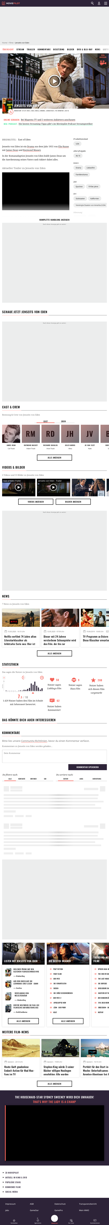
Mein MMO (84, 1210)
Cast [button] (45, 421)
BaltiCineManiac (21, 1012)
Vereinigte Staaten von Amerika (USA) (91, 205)
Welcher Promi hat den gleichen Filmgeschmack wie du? (26, 971)
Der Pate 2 (57, 998)
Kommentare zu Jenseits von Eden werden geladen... (27, 746)
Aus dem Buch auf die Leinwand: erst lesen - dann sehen (25, 983)
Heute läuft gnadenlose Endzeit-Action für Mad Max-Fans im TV (19, 1070)
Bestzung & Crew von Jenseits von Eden (21, 414)
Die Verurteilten (60, 983)
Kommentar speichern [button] (87, 767)
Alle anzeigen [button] (54, 457)
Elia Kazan (63, 146)
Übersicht (8, 49)
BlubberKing (20, 976)
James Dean (12, 150)
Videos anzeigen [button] (36, 501)
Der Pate (56, 978)
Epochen (79, 186)
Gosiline (19, 988)
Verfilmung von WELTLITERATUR (22, 994)
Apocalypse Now (60, 1002)
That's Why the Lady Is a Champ (54, 1102)
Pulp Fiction (58, 969)
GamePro (58, 1210)
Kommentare (44, 49)
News (97, 49)
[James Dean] (11, 434)
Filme (11, 42)
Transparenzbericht (88, 1204)
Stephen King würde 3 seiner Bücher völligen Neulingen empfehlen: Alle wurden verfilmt (59, 1070)
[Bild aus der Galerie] (88, 488)
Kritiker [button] (33, 779)
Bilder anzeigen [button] (73, 501)
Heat (55, 1012)
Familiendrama (82, 174)
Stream (20, 49)
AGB (32, 1204)
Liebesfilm (91, 168)
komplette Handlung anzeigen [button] (54, 219)
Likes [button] (81, 779)
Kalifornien (94, 198)
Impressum (10, 1204)
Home (4, 42)
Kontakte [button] (21, 779)
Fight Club (57, 974)
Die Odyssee (102, 983)
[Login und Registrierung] (99, 3)
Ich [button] (45, 779)
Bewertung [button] (97, 779)
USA (77, 144)
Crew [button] (63, 421)
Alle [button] (10, 779)
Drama (78, 168)
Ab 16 (78, 156)
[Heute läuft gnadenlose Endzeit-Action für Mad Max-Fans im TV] (21, 1048)
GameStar (34, 1210)
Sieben (55, 988)
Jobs (7, 1210)
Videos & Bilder (13, 467)
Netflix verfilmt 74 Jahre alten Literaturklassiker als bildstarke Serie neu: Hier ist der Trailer (20, 640)
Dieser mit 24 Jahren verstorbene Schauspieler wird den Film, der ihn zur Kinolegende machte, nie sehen (60, 640)
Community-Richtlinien (34, 740)
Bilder (70, 49)
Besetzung (58, 49)
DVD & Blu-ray (85, 49)
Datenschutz (60, 1204)
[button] (14, 1221)
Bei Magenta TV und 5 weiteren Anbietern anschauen (48, 119)
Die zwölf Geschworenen (63, 993)
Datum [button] (65, 779)
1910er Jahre (93, 186)
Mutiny (100, 1012)
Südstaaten (80, 198)
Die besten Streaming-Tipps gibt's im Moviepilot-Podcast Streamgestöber (56, 123)
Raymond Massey (32, 150)
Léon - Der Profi (60, 1007)
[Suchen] (92, 3)
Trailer (31, 49)
